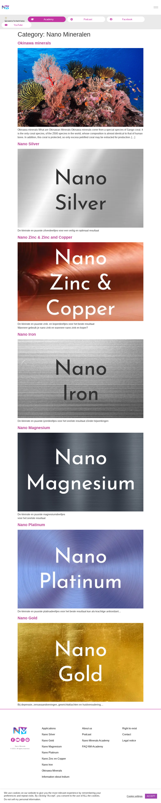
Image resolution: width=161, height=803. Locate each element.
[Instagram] (23, 740)
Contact (126, 734)
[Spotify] (27, 740)
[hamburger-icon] (155, 7)
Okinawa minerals (34, 43)
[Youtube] (18, 740)
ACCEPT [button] (151, 796)
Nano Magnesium (34, 427)
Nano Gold (27, 618)
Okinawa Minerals (52, 770)
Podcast (86, 734)
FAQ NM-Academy (92, 746)
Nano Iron (27, 334)
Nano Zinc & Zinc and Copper (45, 237)
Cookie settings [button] (135, 796)
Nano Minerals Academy (95, 740)
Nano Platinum (31, 524)
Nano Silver (28, 144)
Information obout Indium (55, 776)
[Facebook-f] (13, 740)
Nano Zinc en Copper (54, 758)
